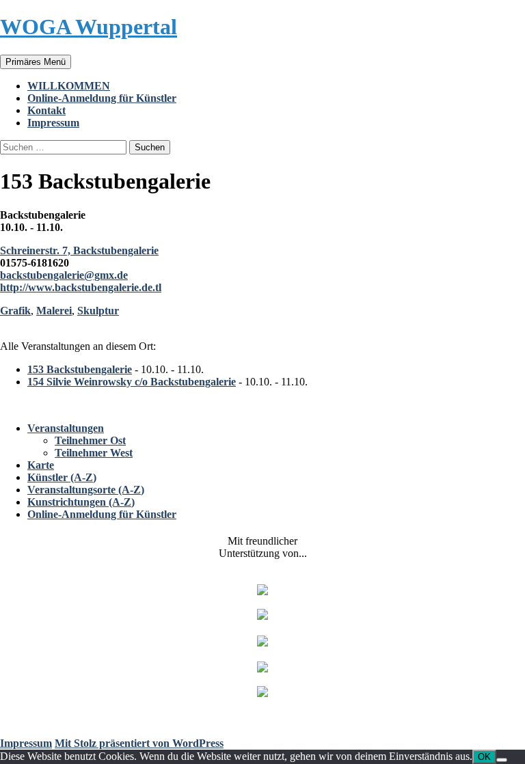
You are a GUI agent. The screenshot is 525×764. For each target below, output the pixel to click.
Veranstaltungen (65, 428)
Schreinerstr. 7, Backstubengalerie (79, 250)
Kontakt (46, 110)
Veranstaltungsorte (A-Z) (85, 489)
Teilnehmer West (94, 453)
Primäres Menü (35, 62)
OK (484, 757)
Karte (40, 465)
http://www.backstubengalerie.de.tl (80, 287)
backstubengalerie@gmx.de (64, 275)
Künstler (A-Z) (61, 477)
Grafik (15, 310)
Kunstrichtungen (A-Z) (81, 502)
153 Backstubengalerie (79, 369)
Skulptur (98, 310)
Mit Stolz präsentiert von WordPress (139, 743)
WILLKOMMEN (68, 86)
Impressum (53, 122)
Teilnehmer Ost (90, 440)
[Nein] (501, 760)
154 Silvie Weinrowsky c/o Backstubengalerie (131, 381)
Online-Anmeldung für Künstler (101, 98)
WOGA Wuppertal (88, 26)
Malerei (54, 310)
